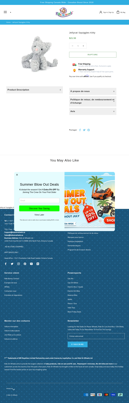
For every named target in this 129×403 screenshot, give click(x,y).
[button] (17, 175)
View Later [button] (39, 215)
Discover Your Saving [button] (39, 208)
